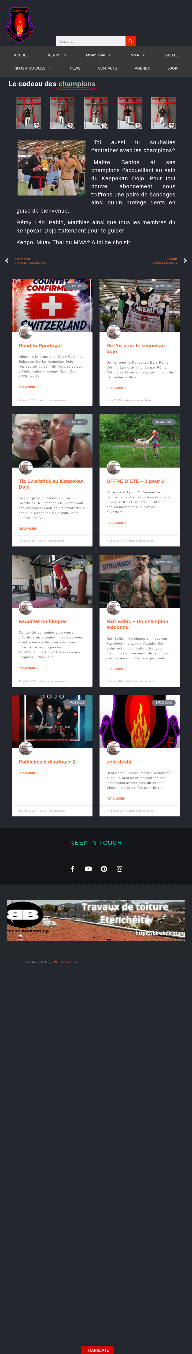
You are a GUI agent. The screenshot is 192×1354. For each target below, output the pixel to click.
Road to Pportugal (40, 345)
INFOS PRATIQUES (29, 68)
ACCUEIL (21, 55)
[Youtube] (88, 869)
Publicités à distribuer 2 (47, 761)
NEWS (75, 68)
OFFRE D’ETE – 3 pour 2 (135, 481)
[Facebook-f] (72, 869)
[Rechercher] (131, 41)
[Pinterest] (104, 869)
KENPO (54, 55)
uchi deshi (119, 761)
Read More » (28, 387)
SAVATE (171, 55)
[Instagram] (119, 869)
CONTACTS (107, 68)
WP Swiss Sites (66, 962)
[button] (12, 920)
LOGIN (172, 68)
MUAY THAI (95, 55)
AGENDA (142, 68)
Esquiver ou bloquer (43, 621)
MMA (135, 55)
